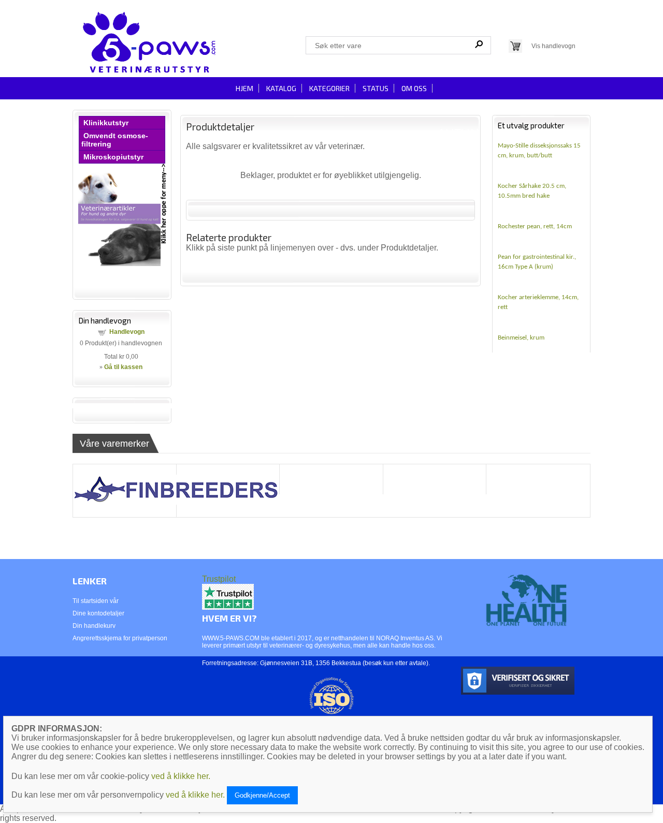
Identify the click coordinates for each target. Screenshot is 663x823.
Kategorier (329, 88)
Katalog (281, 88)
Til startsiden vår (96, 601)
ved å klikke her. (180, 776)
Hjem (244, 88)
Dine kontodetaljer (98, 613)
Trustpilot (219, 579)
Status (375, 88)
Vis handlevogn (553, 46)
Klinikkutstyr (105, 123)
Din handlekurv (94, 625)
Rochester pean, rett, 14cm (535, 226)
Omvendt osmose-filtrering (114, 139)
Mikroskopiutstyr (113, 157)
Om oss (414, 88)
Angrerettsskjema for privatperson (120, 638)
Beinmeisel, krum (521, 337)
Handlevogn (127, 331)
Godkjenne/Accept (262, 795)
